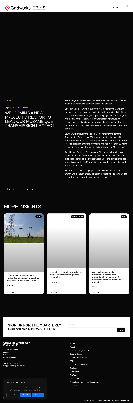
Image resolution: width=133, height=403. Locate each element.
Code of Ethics (76, 354)
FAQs (72, 361)
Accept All (38, 395)
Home (72, 343)
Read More (10, 285)
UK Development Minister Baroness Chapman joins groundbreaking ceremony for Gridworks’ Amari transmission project (107, 277)
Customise (13, 395)
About (72, 347)
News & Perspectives (79, 365)
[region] (25, 389)
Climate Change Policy (79, 350)
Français (73, 386)
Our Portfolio (75, 372)
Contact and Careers (78, 357)
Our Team (74, 375)
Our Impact (74, 368)
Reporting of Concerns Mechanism (84, 382)
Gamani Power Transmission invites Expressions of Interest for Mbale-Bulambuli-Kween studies (23, 278)
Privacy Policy (75, 379)
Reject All (25, 395)
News (25, 108)
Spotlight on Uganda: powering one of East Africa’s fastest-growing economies (66, 274)
